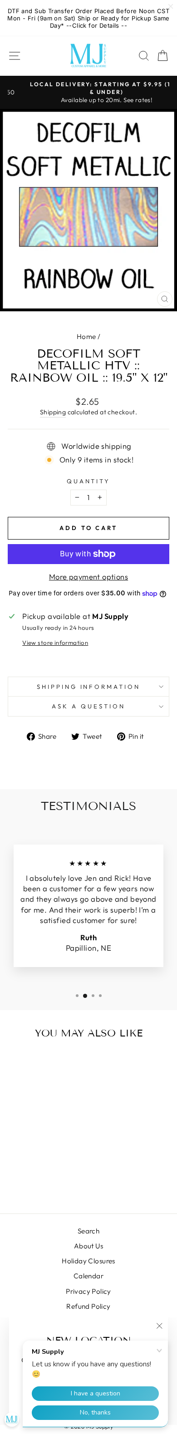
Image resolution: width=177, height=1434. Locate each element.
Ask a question (88, 706)
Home (86, 336)
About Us (88, 1246)
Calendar (88, 1276)
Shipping (53, 412)
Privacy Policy (88, 1291)
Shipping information (89, 686)
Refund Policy (88, 1306)
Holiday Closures (88, 1261)
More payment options (88, 576)
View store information (55, 642)
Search (88, 1231)
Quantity (89, 481)
